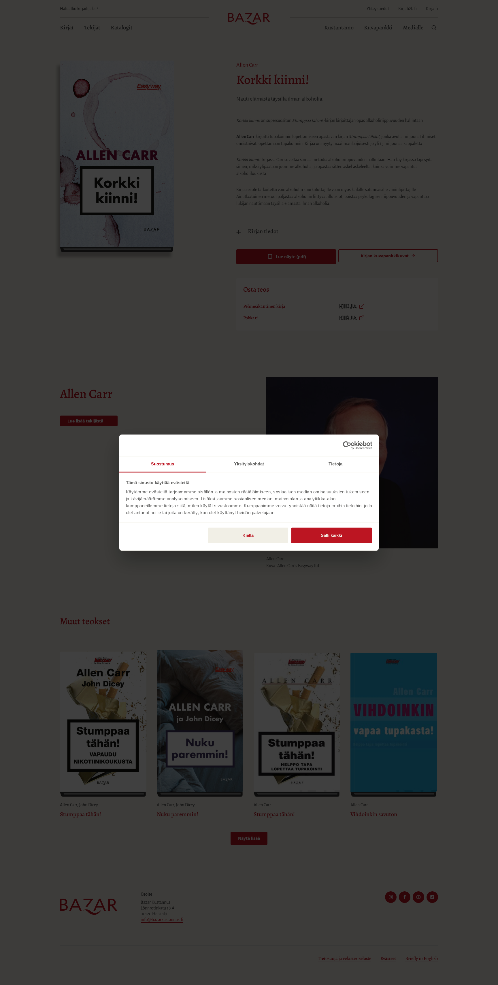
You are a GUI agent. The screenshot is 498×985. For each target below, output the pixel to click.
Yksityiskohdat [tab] (249, 463)
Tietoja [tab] (335, 463)
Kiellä (248, 535)
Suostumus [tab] (162, 463)
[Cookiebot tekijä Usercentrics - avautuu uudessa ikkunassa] (347, 445)
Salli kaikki (331, 535)
